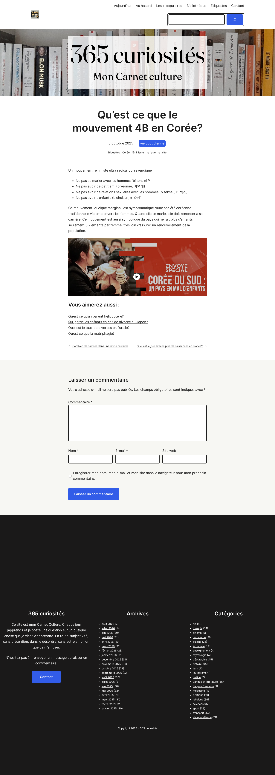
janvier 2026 (109, 655)
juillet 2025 (108, 681)
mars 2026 (108, 646)
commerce (199, 637)
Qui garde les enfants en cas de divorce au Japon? (108, 322)
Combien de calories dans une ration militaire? (100, 346)
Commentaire (80, 402)
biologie (197, 628)
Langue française (203, 686)
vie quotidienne (152, 143)
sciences (198, 703)
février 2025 (109, 703)
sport (196, 708)
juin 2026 (107, 632)
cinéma (197, 632)
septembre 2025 (112, 672)
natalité (162, 152)
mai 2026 (107, 637)
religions (198, 699)
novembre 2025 (111, 663)
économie (199, 646)
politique (198, 695)
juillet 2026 (108, 628)
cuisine (197, 641)
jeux (195, 668)
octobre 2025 (110, 668)
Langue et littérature (205, 681)
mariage (151, 152)
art (194, 623)
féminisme (138, 152)
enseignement (201, 650)
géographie (200, 659)
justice (197, 677)
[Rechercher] (235, 19)
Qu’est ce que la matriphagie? (91, 333)
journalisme (200, 672)
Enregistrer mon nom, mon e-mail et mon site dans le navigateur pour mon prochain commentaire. (139, 476)
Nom (73, 451)
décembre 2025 (111, 659)
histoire (197, 663)
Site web (169, 451)
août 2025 (108, 677)
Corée (126, 152)
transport (198, 712)
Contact (46, 677)
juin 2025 (107, 686)
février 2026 (109, 650)
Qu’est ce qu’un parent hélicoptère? (96, 316)
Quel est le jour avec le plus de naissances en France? (170, 346)
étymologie (199, 655)
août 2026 (108, 623)
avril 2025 (108, 695)
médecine (199, 690)
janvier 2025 (109, 708)
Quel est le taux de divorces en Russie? (98, 328)
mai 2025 (107, 690)
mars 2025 (108, 699)
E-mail (121, 451)
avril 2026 (108, 641)
